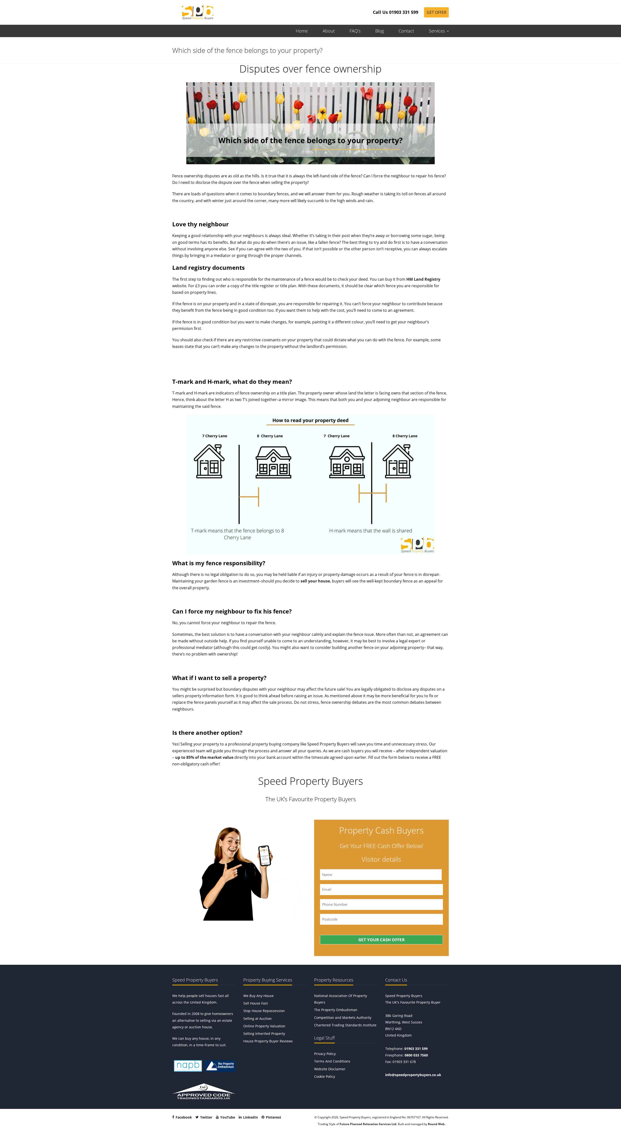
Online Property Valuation (264, 1026)
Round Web (436, 1124)
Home (302, 31)
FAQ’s (355, 31)
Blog (379, 31)
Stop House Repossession (264, 1011)
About (329, 31)
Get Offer (436, 12)
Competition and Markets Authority (342, 1017)
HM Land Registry (422, 279)
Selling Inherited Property (264, 1033)
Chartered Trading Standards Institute (345, 1025)
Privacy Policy (325, 1053)
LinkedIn (250, 1117)
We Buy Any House (258, 995)
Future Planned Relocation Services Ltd (368, 1124)
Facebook (183, 1117)
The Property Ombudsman (335, 1010)
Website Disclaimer (329, 1069)
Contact (406, 31)
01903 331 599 (416, 1048)
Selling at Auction (257, 1018)
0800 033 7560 (416, 1055)
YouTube (227, 1117)
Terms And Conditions (332, 1061)
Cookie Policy (324, 1076)
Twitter (205, 1117)
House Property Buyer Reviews (268, 1041)
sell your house (315, 581)
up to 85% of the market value (204, 757)
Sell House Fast (255, 1003)
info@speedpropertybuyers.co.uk (413, 1075)
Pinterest (273, 1117)
